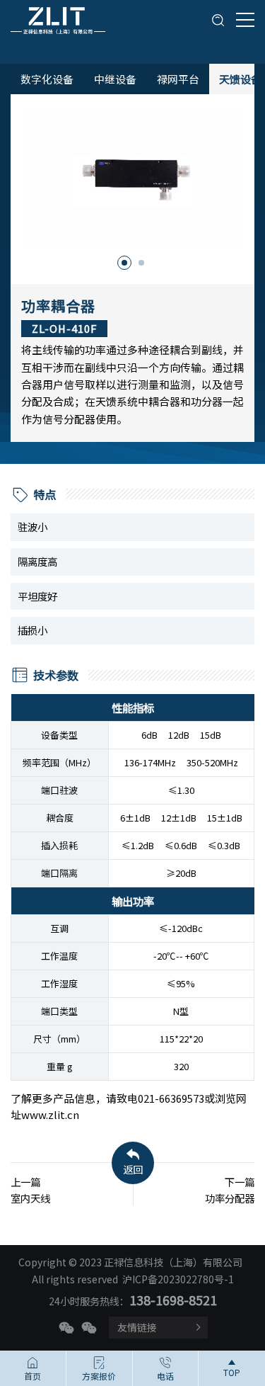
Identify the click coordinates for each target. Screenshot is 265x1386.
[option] (132, 177)
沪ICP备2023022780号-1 (178, 1279)
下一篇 (229, 1189)
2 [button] (141, 263)
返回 (133, 1168)
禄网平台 (178, 79)
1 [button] (124, 263)
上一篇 (30, 1189)
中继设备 (115, 79)
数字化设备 (46, 79)
